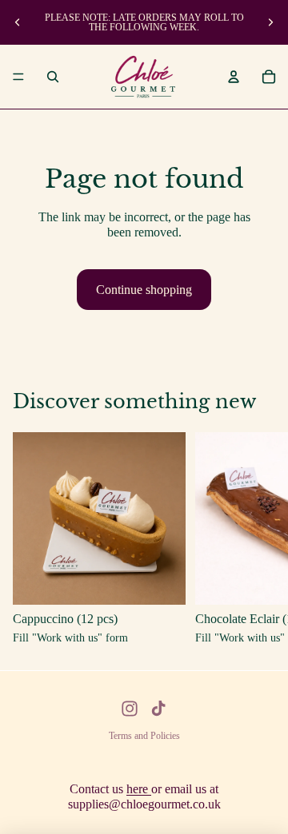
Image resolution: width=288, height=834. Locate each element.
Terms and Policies (144, 735)
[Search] (52, 76)
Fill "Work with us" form (70, 638)
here (138, 789)
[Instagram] (129, 708)
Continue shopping (144, 289)
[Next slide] (270, 22)
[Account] (233, 76)
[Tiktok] (158, 708)
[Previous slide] (17, 22)
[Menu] (18, 76)
